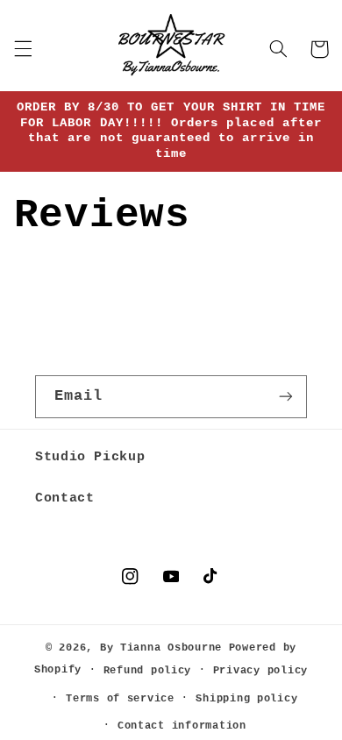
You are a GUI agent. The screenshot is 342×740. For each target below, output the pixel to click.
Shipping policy (246, 698)
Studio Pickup (90, 457)
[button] (23, 49)
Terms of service (120, 698)
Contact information (182, 725)
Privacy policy (260, 670)
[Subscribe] (286, 396)
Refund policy (147, 670)
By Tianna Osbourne (161, 647)
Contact (64, 498)
